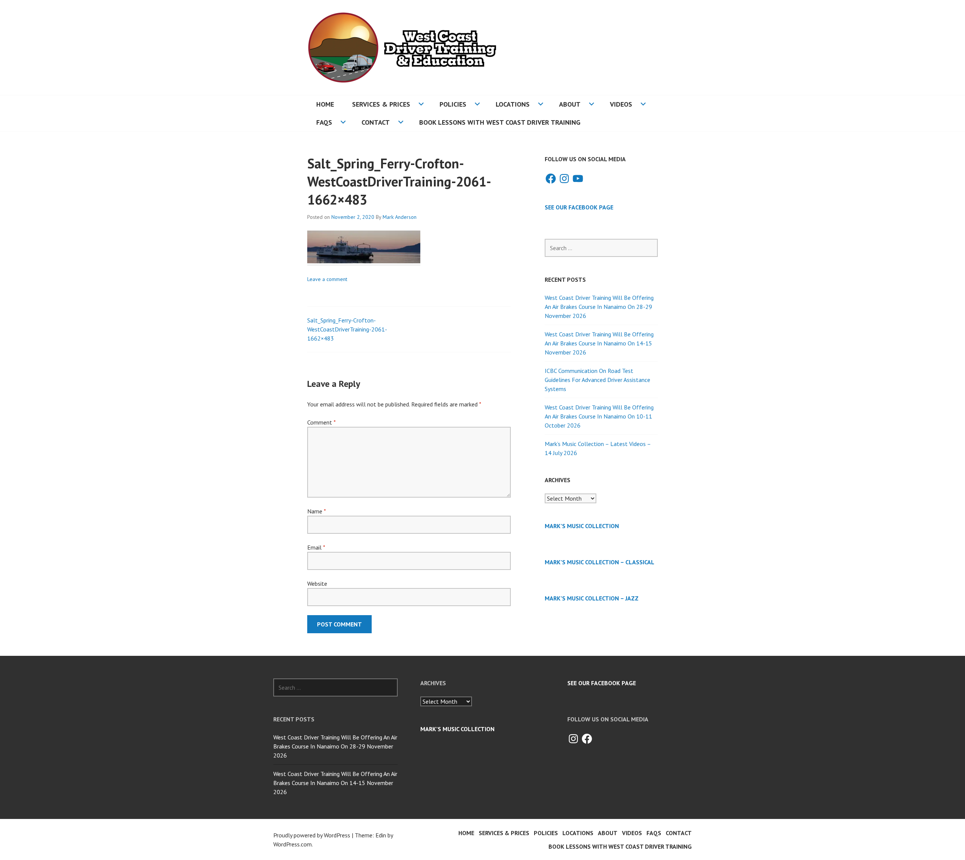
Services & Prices (381, 104)
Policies (453, 104)
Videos (621, 104)
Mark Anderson (400, 217)
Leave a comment (327, 279)
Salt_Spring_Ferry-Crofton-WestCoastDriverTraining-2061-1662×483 (347, 329)
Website (317, 583)
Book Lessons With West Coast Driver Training (500, 122)
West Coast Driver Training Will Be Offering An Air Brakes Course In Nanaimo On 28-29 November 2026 (599, 306)
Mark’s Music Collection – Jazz (592, 598)
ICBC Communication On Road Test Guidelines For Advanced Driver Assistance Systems (597, 380)
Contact (375, 122)
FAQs (324, 122)
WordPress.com (292, 844)
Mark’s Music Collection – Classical (599, 562)
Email (316, 547)
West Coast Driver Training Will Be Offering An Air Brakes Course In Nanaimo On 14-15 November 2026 (599, 343)
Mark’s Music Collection (582, 526)
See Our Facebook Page (579, 207)
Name (316, 511)
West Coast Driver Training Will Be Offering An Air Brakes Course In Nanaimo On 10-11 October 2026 (599, 416)
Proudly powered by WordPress (311, 835)
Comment (321, 422)
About (570, 104)
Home (325, 104)
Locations (513, 104)
